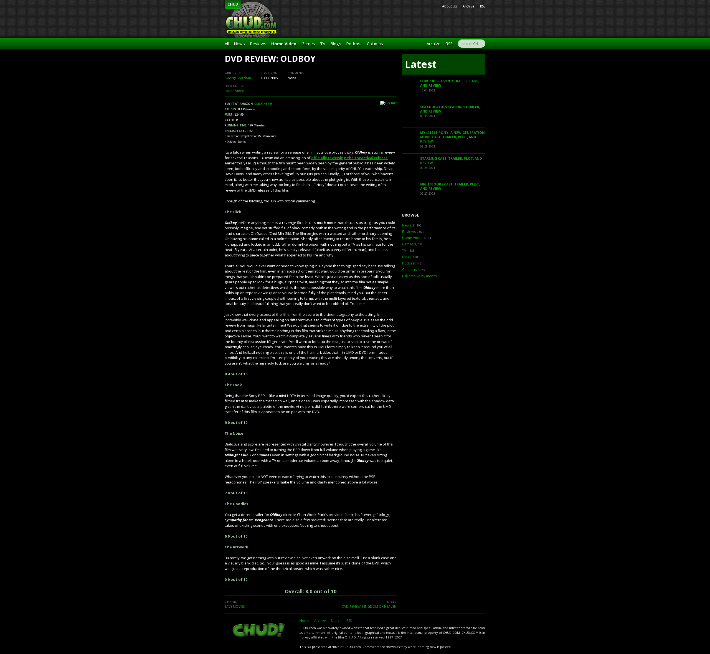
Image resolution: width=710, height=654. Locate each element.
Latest (421, 64)
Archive (468, 6)
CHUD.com (259, 630)
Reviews (258, 43)
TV (322, 43)
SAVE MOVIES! (235, 606)
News (239, 43)
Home (304, 620)
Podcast (354, 43)
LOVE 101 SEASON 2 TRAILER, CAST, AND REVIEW (449, 83)
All (227, 43)
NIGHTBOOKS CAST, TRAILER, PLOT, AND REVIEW (450, 186)
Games (308, 43)
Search (336, 620)
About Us (449, 6)
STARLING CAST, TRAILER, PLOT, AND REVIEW (451, 160)
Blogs (335, 43)
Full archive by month (419, 276)
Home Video (283, 43)
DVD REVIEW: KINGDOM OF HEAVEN (369, 606)
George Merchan (238, 78)
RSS (482, 6)
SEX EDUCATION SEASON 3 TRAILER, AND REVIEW (450, 109)
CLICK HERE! (263, 104)
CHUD (232, 4)
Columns (375, 43)
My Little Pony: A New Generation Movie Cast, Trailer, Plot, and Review (452, 137)
